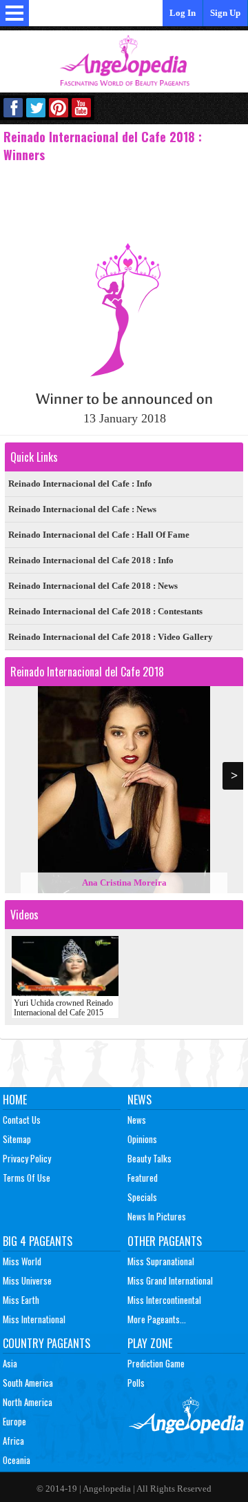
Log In (182, 13)
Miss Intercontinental (164, 1300)
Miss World (22, 1261)
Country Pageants (46, 1343)
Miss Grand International (170, 1280)
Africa (13, 1440)
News (139, 1099)
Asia (10, 1363)
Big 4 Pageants (37, 1241)
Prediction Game (156, 1363)
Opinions (142, 1139)
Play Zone (149, 1343)
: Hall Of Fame (98, 534)
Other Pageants (164, 1241)
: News (82, 509)
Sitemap (17, 1139)
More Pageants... (156, 1319)
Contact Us (22, 1119)
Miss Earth (21, 1300)
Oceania (16, 1460)
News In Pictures (156, 1216)
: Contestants (105, 611)
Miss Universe (27, 1280)
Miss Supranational (160, 1261)
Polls (136, 1382)
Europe (14, 1421)
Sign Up (225, 13)
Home (15, 1099)
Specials (142, 1197)
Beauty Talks (149, 1158)
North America (27, 1402)
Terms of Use (26, 1177)
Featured (142, 1177)
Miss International (34, 1319)
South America (28, 1382)
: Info (80, 483)
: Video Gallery (110, 637)
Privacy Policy (27, 1158)
